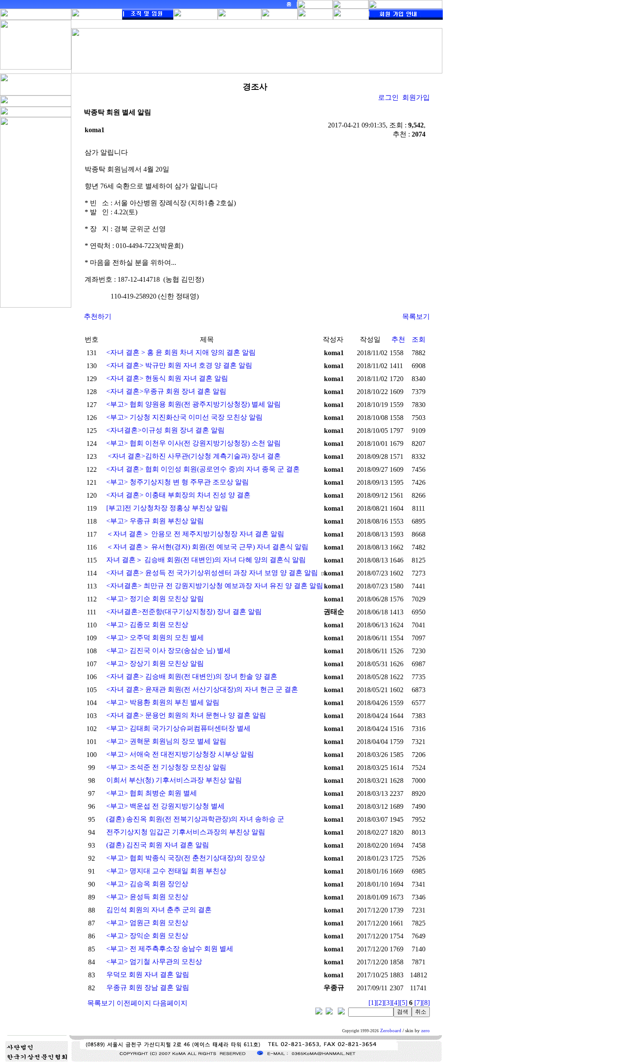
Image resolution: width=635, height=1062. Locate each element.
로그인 (388, 97)
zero (425, 1030)
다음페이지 (170, 1003)
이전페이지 (134, 1003)
